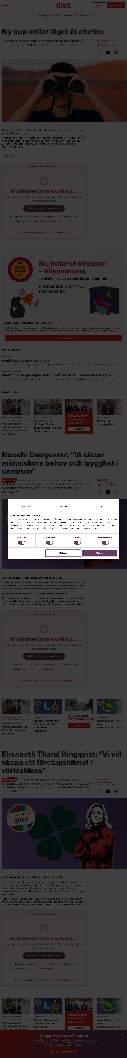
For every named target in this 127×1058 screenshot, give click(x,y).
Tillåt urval (63, 553)
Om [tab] (100, 506)
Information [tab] (63, 506)
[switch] (49, 543)
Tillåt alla (99, 553)
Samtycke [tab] (26, 506)
